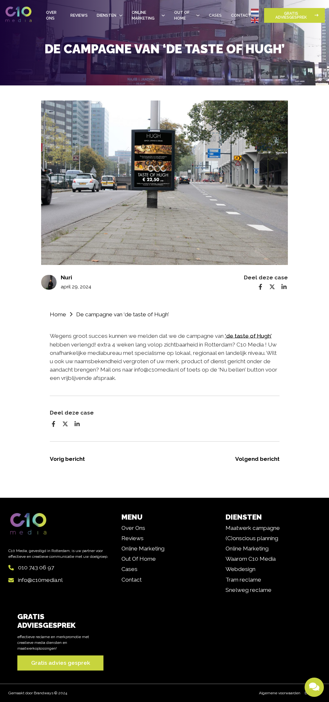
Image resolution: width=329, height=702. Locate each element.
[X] (272, 287)
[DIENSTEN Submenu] (121, 15)
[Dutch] (255, 11)
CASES (215, 15)
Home (58, 314)
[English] (255, 19)
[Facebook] (260, 287)
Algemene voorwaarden (279, 693)
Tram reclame (243, 579)
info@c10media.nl (40, 580)
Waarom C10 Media (251, 559)
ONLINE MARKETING (143, 15)
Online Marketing (142, 548)
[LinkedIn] (284, 287)
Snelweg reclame (248, 590)
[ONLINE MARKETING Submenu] (163, 15)
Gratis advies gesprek (60, 663)
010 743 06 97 (36, 567)
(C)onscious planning (252, 538)
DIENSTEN (106, 15)
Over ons (133, 528)
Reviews (79, 15)
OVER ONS (51, 15)
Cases (129, 569)
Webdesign (240, 569)
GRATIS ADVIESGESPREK (291, 15)
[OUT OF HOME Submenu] (198, 15)
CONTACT (241, 15)
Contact (131, 579)
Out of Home (138, 559)
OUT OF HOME (182, 15)
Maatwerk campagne (253, 528)
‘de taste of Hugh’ (248, 336)
